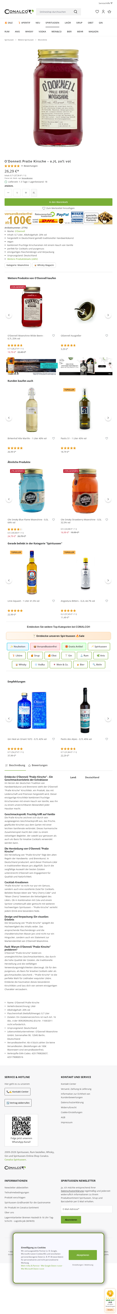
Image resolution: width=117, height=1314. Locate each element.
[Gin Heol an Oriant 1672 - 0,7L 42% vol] (32, 710)
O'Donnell (20, 231)
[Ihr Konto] (103, 11)
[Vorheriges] (9, 315)
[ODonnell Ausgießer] (85, 307)
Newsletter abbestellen (16, 1187)
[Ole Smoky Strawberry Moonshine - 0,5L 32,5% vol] (85, 490)
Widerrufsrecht (68, 1107)
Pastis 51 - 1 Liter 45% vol (74, 438)
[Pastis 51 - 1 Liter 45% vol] (85, 409)
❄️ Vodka (40, 664)
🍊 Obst (52, 655)
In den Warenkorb (58, 202)
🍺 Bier (80, 664)
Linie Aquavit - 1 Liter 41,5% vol (23, 601)
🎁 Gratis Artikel (74, 646)
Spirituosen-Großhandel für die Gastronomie (27, 1202)
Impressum (67, 1122)
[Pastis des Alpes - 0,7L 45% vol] (85, 710)
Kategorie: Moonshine (18, 265)
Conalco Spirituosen (15, 1159)
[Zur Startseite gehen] (19, 11)
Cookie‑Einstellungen (71, 1112)
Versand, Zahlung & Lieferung (76, 1088)
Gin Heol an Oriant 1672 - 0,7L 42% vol (27, 739)
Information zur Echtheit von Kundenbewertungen (75, 1095)
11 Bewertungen (29, 165)
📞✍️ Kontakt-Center (17, 1091)
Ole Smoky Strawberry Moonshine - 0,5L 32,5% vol (81, 521)
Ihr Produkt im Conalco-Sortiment (22, 1207)
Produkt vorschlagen (15, 1197)
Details (110, 1310)
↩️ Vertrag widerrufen (18, 1102)
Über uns (9, 1212)
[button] (110, 1298)
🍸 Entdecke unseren (58, 636)
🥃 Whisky (20, 664)
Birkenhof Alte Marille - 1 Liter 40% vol (27, 438)
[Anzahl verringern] (8, 192)
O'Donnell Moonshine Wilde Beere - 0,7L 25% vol (26, 337)
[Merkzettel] (97, 11)
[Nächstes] (108, 315)
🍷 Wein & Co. (60, 664)
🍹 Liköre (17, 655)
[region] (58, 97)
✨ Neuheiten (17, 646)
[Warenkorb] (109, 11)
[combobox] (53, 11)
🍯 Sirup (35, 655)
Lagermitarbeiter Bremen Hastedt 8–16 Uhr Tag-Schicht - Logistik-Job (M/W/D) (29, 1219)
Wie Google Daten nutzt (51, 1265)
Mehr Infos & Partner (30, 1265)
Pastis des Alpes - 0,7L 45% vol (76, 739)
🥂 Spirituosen (99, 646)
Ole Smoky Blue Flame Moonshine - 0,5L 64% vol (28, 521)
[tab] (15, 765)
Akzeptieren (83, 1255)
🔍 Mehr (97, 664)
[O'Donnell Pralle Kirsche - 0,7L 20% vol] (58, 97)
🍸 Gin (68, 655)
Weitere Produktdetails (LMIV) (22, 259)
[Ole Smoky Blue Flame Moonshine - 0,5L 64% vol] (32, 490)
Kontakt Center (68, 1083)
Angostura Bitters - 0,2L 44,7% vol (78, 601)
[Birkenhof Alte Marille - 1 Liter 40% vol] (32, 409)
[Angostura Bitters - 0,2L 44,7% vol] (85, 572)
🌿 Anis (101, 655)
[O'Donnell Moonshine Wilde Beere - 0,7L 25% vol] (32, 307)
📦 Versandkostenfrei (45, 646)
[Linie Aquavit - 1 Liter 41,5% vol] (32, 572)
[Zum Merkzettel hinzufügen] (53, 336)
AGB (63, 1117)
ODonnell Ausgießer (71, 335)
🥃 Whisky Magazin (44, 265)
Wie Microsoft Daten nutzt (32, 1268)
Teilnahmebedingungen (17, 1192)
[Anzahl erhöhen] (26, 192)
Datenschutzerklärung (72, 1102)
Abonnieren (71, 1219)
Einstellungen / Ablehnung (82, 1265)
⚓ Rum (84, 655)
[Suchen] (75, 11)
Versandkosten (27, 178)
